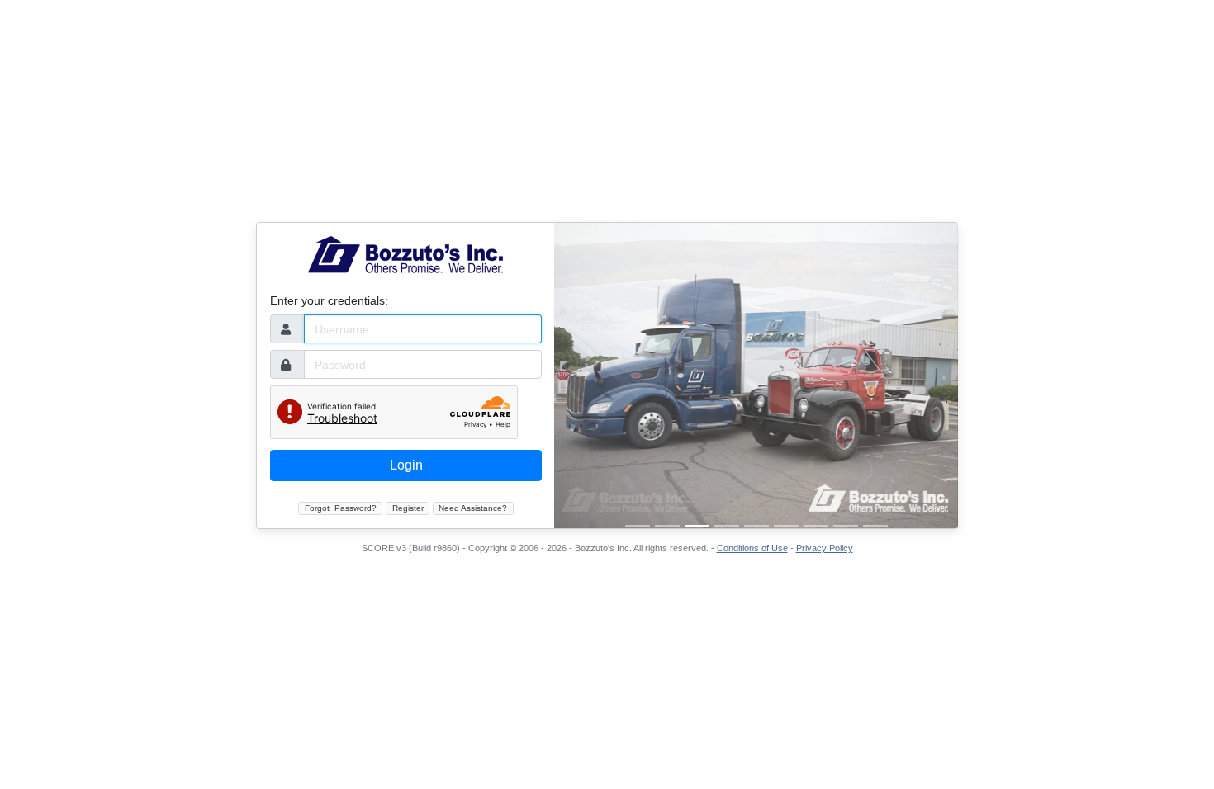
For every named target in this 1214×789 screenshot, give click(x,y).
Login (406, 465)
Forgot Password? (341, 508)
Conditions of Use (752, 548)
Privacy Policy (824, 548)
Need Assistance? (473, 508)
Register (408, 508)
